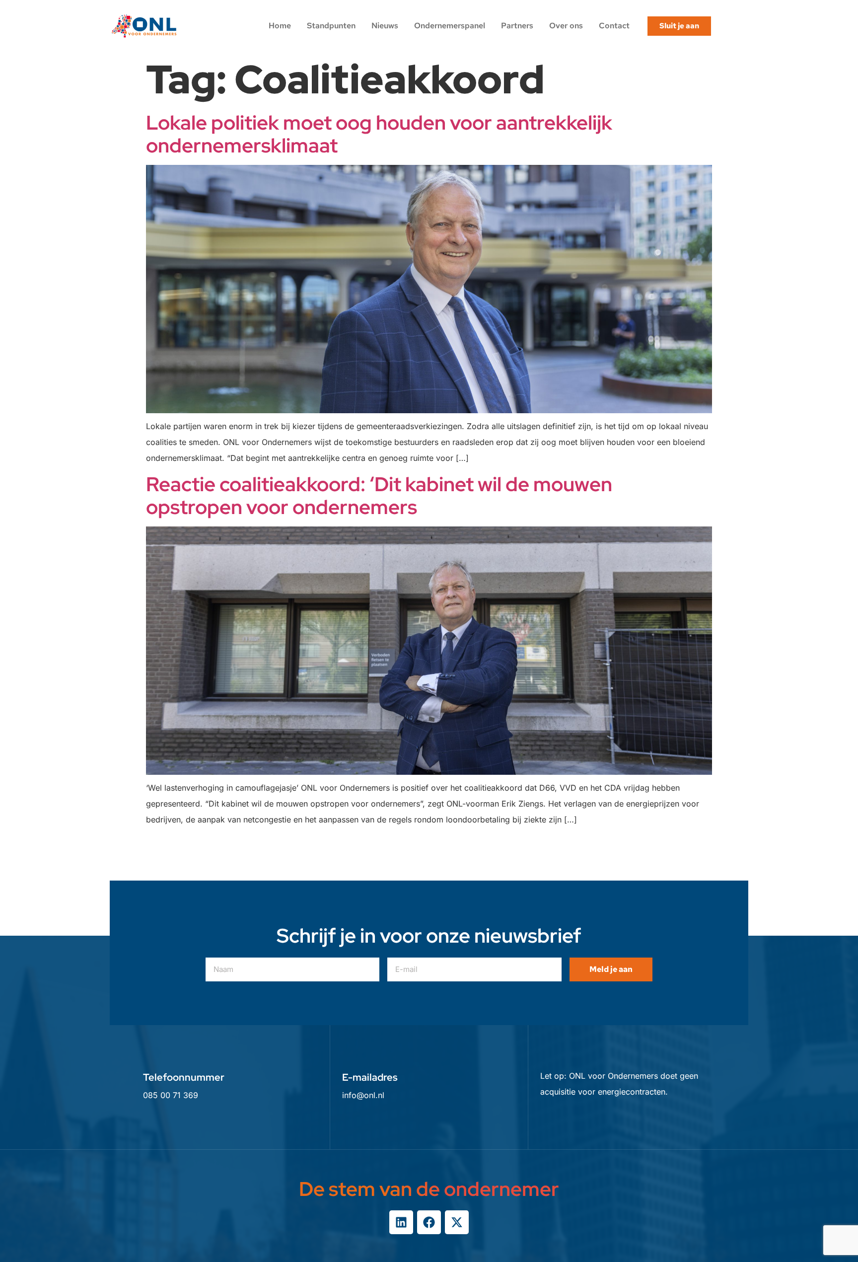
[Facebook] (429, 1222)
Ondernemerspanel (449, 25)
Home (280, 25)
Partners (517, 25)
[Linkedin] (401, 1222)
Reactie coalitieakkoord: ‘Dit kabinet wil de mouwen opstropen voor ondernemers (379, 495)
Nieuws (384, 25)
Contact (614, 25)
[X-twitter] (457, 1222)
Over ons (566, 25)
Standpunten (331, 25)
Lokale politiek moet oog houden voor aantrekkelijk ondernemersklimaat (379, 133)
